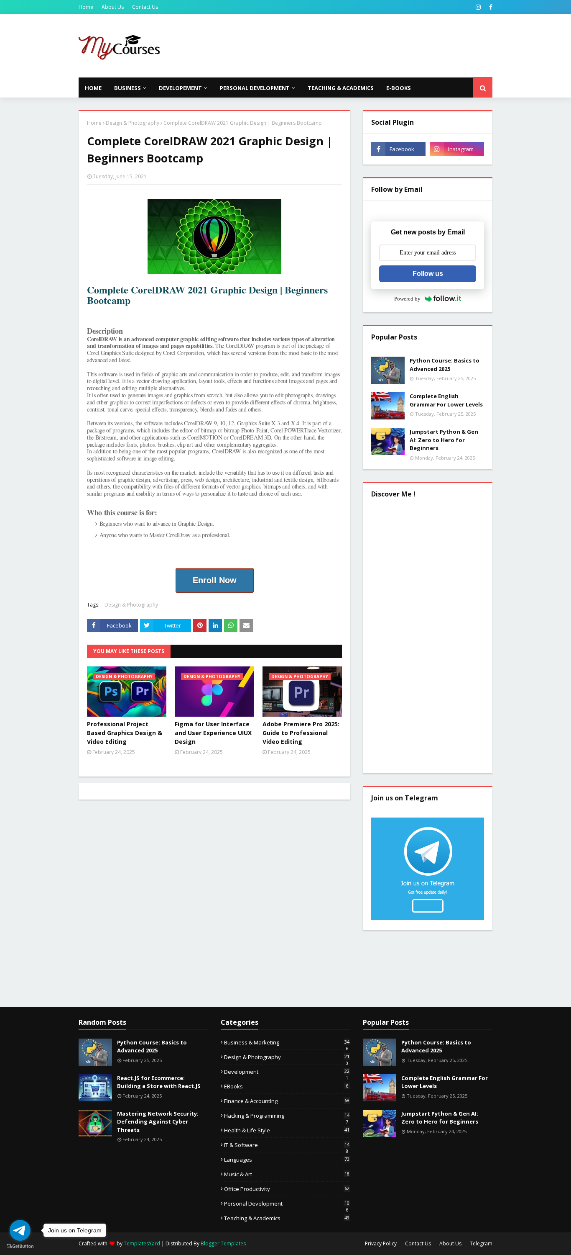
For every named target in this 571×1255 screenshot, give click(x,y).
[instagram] (478, 7)
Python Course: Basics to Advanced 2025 (444, 365)
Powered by (407, 299)
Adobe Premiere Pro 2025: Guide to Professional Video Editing (301, 733)
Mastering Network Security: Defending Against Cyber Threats (158, 1122)
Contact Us (145, 6)
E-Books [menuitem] (398, 88)
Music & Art (286, 1174)
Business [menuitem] (127, 88)
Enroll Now (215, 580)
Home (86, 6)
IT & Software (286, 1145)
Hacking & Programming (286, 1115)
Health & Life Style (286, 1130)
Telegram (481, 1243)
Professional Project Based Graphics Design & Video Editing (124, 733)
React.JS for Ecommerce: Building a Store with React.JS (159, 1082)
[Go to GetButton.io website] (20, 1246)
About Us (113, 6)
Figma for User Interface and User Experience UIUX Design (213, 733)
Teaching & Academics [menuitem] (341, 88)
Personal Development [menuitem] (255, 88)
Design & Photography (132, 122)
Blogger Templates (223, 1243)
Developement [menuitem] (180, 88)
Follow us (428, 273)
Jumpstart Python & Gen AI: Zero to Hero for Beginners (444, 440)
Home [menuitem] (93, 88)
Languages (286, 1159)
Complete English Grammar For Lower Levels (446, 400)
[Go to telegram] (20, 1230)
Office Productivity (286, 1189)
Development (286, 1071)
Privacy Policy (381, 1243)
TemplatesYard (142, 1243)
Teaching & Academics (286, 1218)
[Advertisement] (340, 45)
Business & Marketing (286, 1042)
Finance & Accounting (286, 1101)
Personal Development (286, 1203)
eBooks (286, 1086)
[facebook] (489, 7)
